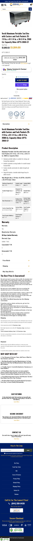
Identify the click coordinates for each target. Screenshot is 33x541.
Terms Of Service (26, 453)
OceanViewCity (15, 537)
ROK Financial (24, 63)
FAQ (16, 471)
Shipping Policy (16, 486)
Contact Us (16, 490)
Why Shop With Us (8, 271)
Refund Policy (16, 483)
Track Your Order (16, 467)
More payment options (22, 89)
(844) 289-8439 (18, 503)
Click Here (16, 439)
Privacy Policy (16, 479)
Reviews (17, 494)
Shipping (5, 266)
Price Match (6, 260)
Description (6, 124)
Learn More (16, 402)
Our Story (16, 463)
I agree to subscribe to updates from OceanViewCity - (17, 453)
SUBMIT (28, 450)
